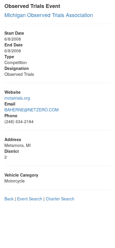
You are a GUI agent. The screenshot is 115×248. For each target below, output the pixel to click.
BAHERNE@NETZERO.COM (31, 110)
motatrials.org (17, 98)
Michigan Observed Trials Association (48, 15)
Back (9, 199)
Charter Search (60, 199)
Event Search (29, 199)
